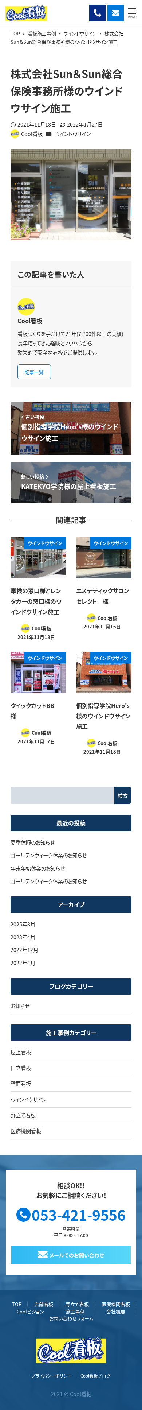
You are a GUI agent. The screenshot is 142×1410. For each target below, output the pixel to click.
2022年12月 (24, 949)
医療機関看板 (26, 1131)
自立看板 (21, 1068)
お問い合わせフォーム (71, 1318)
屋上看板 (21, 1052)
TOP (16, 1304)
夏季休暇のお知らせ (33, 842)
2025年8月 (23, 924)
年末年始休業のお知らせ (38, 868)
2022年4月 (23, 963)
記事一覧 (34, 371)
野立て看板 (23, 1115)
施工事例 (75, 1311)
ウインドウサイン (73, 133)
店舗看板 (43, 1304)
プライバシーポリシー (52, 1375)
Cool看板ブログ (95, 1375)
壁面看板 (21, 1083)
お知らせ (20, 1006)
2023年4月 (23, 937)
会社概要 (115, 1311)
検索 (123, 795)
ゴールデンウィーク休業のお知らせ (49, 855)
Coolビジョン (30, 1311)
